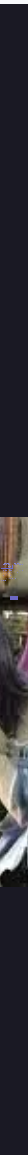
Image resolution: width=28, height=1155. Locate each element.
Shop (14, 598)
